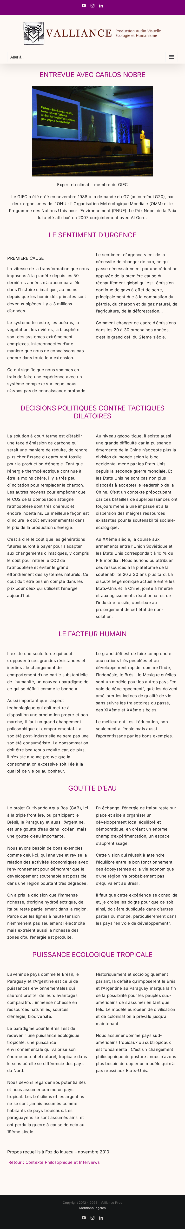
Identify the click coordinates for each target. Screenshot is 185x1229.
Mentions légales (92, 1208)
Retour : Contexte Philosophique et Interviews (53, 1162)
